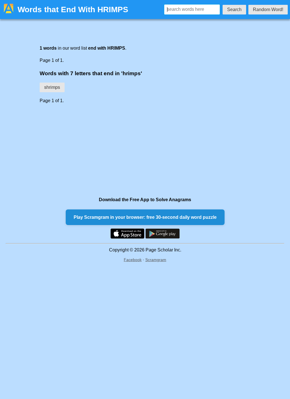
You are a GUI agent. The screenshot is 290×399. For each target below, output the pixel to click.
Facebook (133, 259)
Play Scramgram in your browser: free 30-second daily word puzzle (145, 217)
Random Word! (268, 9)
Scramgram (155, 259)
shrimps (52, 87)
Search (234, 9)
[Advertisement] (134, 150)
